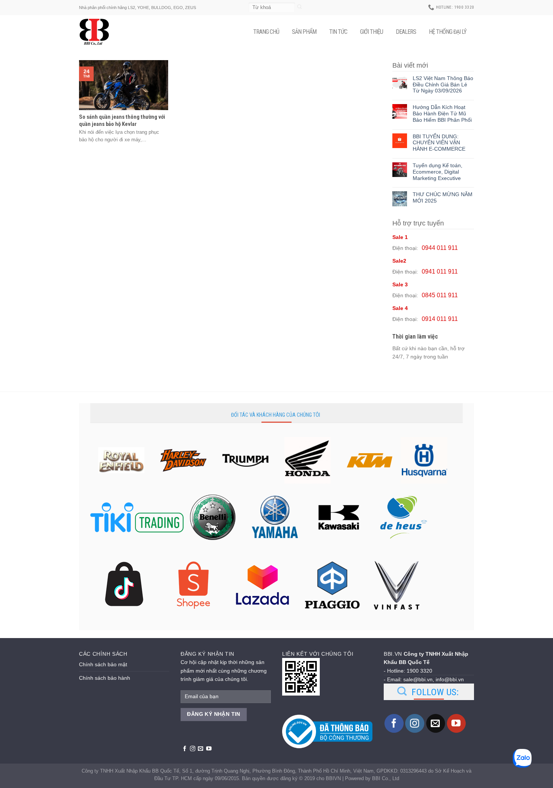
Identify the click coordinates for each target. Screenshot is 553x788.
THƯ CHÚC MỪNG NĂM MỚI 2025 (442, 197)
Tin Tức (338, 31)
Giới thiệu (371, 31)
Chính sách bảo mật (103, 664)
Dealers (406, 31)
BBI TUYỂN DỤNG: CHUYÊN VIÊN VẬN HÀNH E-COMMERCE (439, 142)
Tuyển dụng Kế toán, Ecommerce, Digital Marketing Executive (437, 171)
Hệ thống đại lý (447, 31)
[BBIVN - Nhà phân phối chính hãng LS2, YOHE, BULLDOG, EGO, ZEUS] (98, 32)
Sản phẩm (304, 31)
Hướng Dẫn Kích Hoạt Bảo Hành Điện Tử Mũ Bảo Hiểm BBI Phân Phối (442, 113)
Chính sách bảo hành (104, 678)
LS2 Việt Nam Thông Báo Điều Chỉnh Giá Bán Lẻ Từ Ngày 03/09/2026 (443, 84)
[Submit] (299, 7)
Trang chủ (266, 31)
